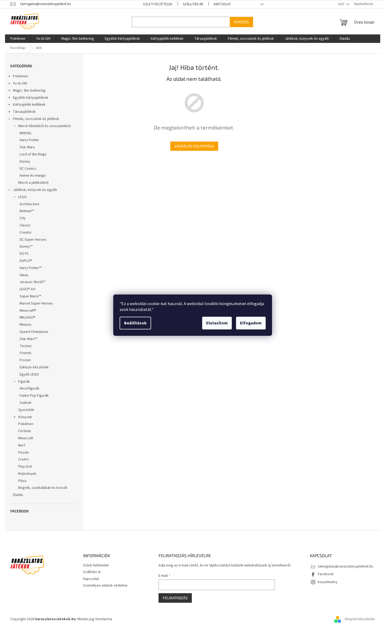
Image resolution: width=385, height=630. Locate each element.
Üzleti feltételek (157, 4)
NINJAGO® (27, 317)
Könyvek (25, 417)
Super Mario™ (30, 296)
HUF (341, 4)
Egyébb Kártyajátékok (30, 97)
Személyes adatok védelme (105, 585)
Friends (25, 353)
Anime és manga (33, 175)
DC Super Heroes (33, 239)
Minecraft (25, 438)
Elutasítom (217, 323)
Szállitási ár (193, 4)
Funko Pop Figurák (34, 395)
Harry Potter (29, 140)
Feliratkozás (175, 598)
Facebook (326, 574)
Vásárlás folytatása (194, 146)
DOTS (24, 253)
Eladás (18, 495)
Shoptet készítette (360, 619)
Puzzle (23, 452)
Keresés (241, 22)
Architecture (29, 204)
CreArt (23, 459)
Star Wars (27, 147)
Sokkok (25, 402)
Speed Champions (34, 331)
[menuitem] (18, 38)
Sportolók (26, 410)
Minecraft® (28, 310)
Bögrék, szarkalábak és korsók (42, 487)
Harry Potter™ (31, 268)
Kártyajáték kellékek (29, 104)
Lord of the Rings (33, 154)
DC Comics (28, 168)
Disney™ (26, 246)
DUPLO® (26, 260)
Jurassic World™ (32, 282)
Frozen (25, 360)
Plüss (22, 481)
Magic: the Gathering (29, 90)
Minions (25, 324)
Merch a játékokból (33, 182)
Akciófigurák (29, 388)
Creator (26, 232)
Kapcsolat (222, 4)
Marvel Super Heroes (36, 303)
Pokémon (20, 76)
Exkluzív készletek (34, 367)
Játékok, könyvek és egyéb (35, 190)
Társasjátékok (24, 111)
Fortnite (24, 431)
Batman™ (27, 211)
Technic (26, 346)
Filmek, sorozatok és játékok (36, 119)
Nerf (21, 445)
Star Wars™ (28, 339)
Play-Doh (25, 466)
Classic (25, 225)
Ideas (24, 275)
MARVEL (26, 133)
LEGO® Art (27, 289)
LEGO (22, 197)
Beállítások (135, 323)
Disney (25, 161)
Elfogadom (251, 323)
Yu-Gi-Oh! (20, 83)
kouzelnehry (327, 582)
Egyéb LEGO (29, 374)
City (23, 218)
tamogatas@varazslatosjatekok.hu (345, 566)
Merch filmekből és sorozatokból (44, 126)
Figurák (24, 381)
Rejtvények (27, 473)
